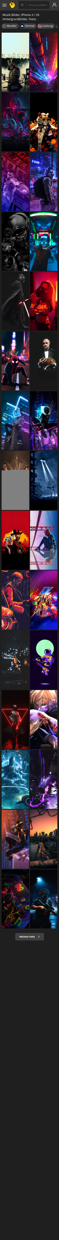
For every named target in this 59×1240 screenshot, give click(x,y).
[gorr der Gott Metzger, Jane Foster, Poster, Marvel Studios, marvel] (44, 600)
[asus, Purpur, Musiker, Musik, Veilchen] (15, 181)
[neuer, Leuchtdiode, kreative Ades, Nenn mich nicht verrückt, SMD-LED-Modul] (44, 301)
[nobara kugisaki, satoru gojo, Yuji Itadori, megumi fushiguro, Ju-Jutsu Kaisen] (44, 719)
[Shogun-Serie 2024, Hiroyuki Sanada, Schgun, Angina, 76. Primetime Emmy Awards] (15, 62)
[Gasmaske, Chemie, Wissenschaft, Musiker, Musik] (44, 898)
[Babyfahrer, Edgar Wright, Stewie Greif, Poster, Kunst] (15, 600)
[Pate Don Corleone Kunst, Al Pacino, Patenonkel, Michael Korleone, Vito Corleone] (44, 360)
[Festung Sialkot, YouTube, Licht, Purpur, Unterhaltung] (15, 420)
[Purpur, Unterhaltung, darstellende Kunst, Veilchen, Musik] (44, 181)
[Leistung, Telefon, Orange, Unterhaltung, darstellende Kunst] (44, 121)
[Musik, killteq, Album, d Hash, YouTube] (15, 659)
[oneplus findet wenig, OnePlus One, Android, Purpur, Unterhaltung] (15, 779)
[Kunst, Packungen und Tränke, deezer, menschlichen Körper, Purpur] (44, 659)
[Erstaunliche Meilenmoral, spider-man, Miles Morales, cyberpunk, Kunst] (44, 420)
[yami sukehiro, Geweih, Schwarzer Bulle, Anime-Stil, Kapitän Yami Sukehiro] (44, 779)
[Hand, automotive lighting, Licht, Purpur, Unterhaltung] (44, 241)
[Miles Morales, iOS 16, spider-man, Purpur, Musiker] (15, 839)
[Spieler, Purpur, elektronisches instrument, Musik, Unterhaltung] (15, 898)
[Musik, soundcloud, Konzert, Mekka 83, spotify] (44, 839)
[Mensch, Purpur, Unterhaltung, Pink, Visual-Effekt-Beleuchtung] (44, 62)
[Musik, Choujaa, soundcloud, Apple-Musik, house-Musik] (15, 719)
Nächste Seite (27, 936)
